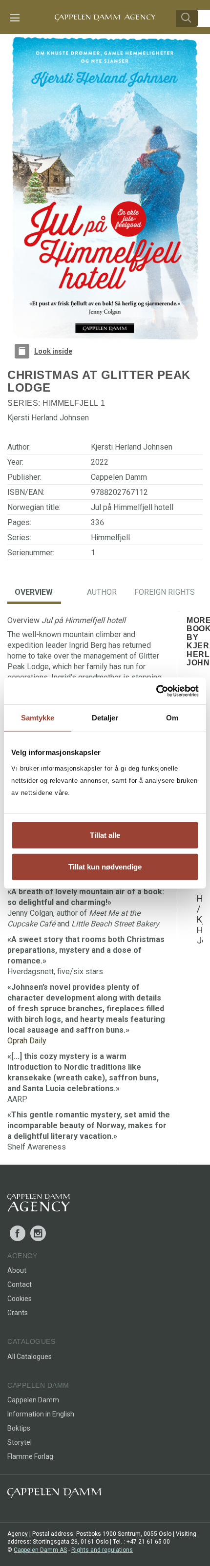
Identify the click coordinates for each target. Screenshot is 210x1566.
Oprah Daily (26, 1040)
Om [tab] (172, 718)
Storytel (19, 1442)
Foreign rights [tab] (164, 592)
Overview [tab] (34, 592)
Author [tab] (102, 592)
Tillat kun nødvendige (105, 867)
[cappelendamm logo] (54, 1495)
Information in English (40, 1414)
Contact (19, 1284)
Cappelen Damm (119, 477)
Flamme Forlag (30, 1456)
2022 (99, 462)
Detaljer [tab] (105, 718)
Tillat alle (105, 834)
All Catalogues (29, 1356)
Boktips (18, 1428)
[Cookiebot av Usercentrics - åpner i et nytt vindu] (156, 690)
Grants (17, 1313)
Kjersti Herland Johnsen (131, 447)
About (16, 1270)
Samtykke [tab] (38, 718)
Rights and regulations (102, 1550)
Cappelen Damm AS (40, 1550)
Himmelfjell (70, 403)
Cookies (19, 1298)
